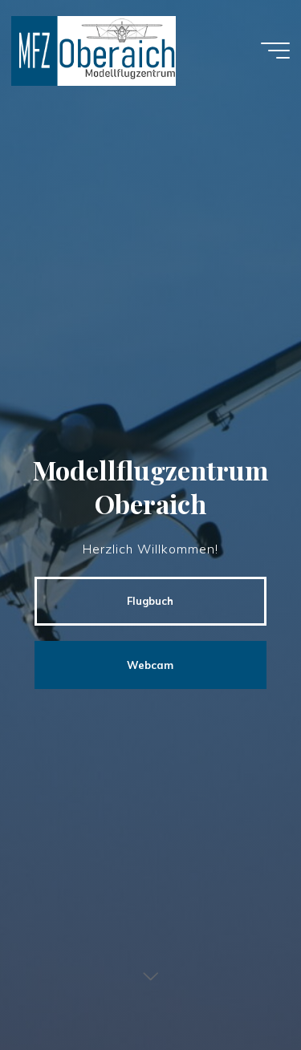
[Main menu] (275, 51)
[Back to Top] (238, 987)
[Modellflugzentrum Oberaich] (93, 50)
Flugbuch (150, 600)
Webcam (150, 665)
